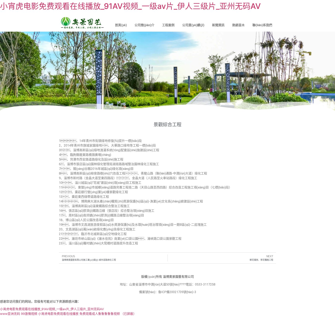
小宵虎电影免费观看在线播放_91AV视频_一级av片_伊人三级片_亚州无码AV (130, 6)
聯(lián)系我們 (262, 25)
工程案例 (168, 25)
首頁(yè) (121, 25)
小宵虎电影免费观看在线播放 (58, 314)
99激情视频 (29, 314)
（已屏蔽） (128, 314)
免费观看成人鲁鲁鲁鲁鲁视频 (99, 314)
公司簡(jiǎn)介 (144, 25)
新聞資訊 (218, 25)
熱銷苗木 (238, 25)
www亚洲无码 (10, 314)
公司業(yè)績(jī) (193, 25)
